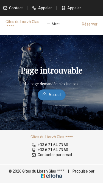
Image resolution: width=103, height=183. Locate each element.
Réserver (90, 24)
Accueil (54, 94)
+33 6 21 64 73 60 (53, 145)
